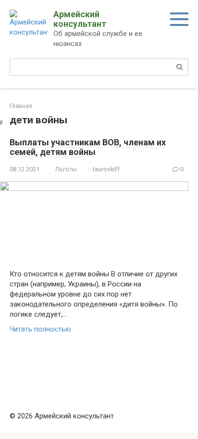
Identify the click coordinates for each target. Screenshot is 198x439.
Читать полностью (40, 329)
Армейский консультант (79, 19)
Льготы (66, 169)
